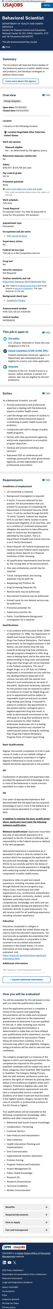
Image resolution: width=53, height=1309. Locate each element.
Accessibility (8, 1291)
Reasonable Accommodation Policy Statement (24, 1274)
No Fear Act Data (10, 1303)
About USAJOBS (10, 1287)
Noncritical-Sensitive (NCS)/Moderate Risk (24, 281)
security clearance (24, 288)
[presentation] (26, 134)
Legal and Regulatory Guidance (17, 1282)
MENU (47, 5)
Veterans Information (12, 1278)
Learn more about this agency (20, 81)
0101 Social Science (17, 236)
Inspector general (10, 1299)
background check (28, 286)
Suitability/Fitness (16, 300)
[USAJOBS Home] (13, 5)
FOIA (4, 1295)
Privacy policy (8, 1307)
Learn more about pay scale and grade (23, 189)
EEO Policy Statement (12, 1270)
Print (7, 47)
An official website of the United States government (25, 1)
